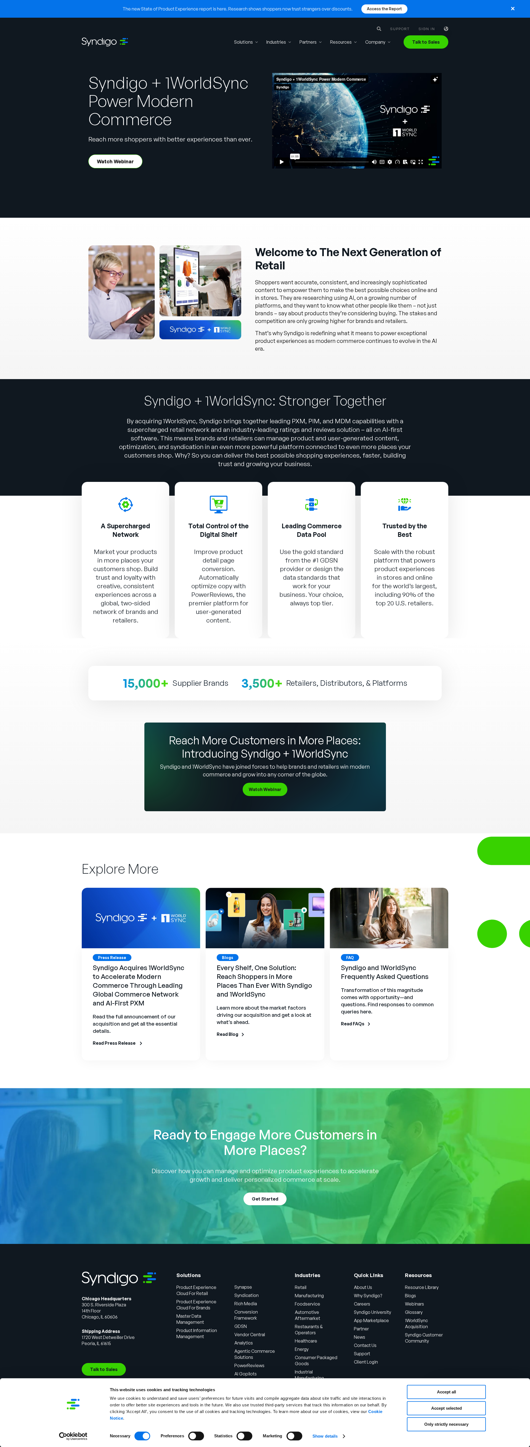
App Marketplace (371, 1320)
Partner (361, 1329)
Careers (362, 1304)
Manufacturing (309, 1295)
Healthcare (306, 1341)
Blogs (410, 1295)
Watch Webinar (115, 161)
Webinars (414, 1304)
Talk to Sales (426, 42)
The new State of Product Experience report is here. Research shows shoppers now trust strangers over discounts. (238, 9)
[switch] (196, 1436)
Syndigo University (372, 1312)
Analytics (243, 1343)
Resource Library (422, 1287)
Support (400, 29)
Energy (302, 1349)
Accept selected (446, 1408)
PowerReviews (212, 594)
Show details (325, 1436)
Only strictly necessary (446, 1424)
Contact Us (365, 1345)
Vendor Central (249, 1334)
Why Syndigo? (368, 1295)
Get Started (265, 1199)
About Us (363, 1287)
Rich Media (245, 1303)
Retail (300, 1287)
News (359, 1337)
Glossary (414, 1312)
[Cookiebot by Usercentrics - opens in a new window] (73, 1436)
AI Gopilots (245, 1374)
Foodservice (307, 1304)
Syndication (246, 1295)
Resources (341, 42)
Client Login (366, 1362)
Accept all (446, 1392)
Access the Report (384, 8)
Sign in (426, 29)
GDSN (240, 1326)
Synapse (243, 1287)
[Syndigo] (105, 42)
